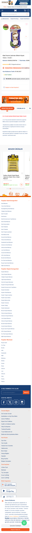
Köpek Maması (5, 271)
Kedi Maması (4, 203)
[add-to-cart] (21, 184)
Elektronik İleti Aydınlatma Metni (9, 434)
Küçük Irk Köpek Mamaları (7, 284)
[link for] (15, 2)
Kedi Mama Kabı (5, 234)
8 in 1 (4, 55)
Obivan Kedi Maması (6, 247)
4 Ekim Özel (4, 467)
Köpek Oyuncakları (5, 297)
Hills (2, 350)
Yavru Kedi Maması (5, 206)
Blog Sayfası (4, 458)
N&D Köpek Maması (6, 336)
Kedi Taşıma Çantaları (6, 232)
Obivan (3, 368)
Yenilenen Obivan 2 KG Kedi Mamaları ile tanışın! (15, 6)
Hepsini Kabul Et (15, 529)
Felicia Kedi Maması (6, 239)
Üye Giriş (3, 440)
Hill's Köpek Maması (6, 331)
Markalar (3, 470)
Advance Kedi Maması (6, 245)
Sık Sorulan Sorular (6, 413)
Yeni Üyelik (4, 443)
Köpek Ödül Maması (25, 18)
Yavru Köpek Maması (6, 274)
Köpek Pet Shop (14, 18)
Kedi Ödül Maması (5, 221)
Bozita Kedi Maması (6, 257)
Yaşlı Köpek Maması (6, 279)
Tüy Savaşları (5, 472)
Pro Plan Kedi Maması (6, 260)
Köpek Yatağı (4, 305)
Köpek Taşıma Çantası (6, 295)
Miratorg (3, 358)
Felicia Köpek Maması (6, 313)
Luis (2, 371)
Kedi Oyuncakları (5, 224)
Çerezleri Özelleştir (15, 525)
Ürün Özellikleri (7, 108)
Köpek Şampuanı (5, 308)
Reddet (7, 518)
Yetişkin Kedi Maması (6, 211)
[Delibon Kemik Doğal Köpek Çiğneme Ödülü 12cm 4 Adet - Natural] (13, 163)
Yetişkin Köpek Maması (6, 277)
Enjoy (2, 366)
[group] (15, 36)
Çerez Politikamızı (14, 516)
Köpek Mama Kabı (5, 300)
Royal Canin (4, 342)
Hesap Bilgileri (5, 453)
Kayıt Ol (26, 392)
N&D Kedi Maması (5, 265)
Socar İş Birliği (5, 475)
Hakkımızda (4, 448)
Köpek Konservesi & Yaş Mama (8, 287)
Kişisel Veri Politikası (6, 421)
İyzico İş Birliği (5, 477)
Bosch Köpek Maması (6, 310)
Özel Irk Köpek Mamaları (7, 282)
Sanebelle (3, 353)
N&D (2, 355)
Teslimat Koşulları (6, 429)
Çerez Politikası (5, 418)
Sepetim (3, 456)
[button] (14, 49)
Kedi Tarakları (4, 229)
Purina (2, 379)
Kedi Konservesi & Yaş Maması (8, 219)
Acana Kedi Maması (6, 252)
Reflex (3, 360)
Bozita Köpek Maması (6, 323)
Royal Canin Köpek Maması (7, 328)
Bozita (2, 347)
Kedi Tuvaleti (4, 213)
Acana (2, 363)
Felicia (2, 381)
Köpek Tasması (5, 302)
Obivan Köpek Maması (6, 321)
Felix (2, 376)
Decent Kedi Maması (6, 237)
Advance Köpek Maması (7, 315)
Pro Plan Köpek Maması (7, 334)
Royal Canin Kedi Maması (7, 263)
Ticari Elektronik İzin (6, 431)
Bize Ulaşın (4, 451)
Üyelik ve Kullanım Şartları (8, 424)
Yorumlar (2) (21, 108)
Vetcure (3, 373)
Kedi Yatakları (4, 226)
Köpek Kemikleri (5, 289)
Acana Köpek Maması (6, 326)
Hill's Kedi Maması (5, 255)
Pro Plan (3, 345)
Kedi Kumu (3, 216)
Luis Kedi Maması (5, 250)
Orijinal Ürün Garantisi (7, 445)
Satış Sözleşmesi (5, 426)
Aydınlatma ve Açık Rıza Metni (9, 416)
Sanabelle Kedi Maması (7, 242)
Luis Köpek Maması (6, 318)
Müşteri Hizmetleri (6, 461)
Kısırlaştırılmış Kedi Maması (7, 208)
